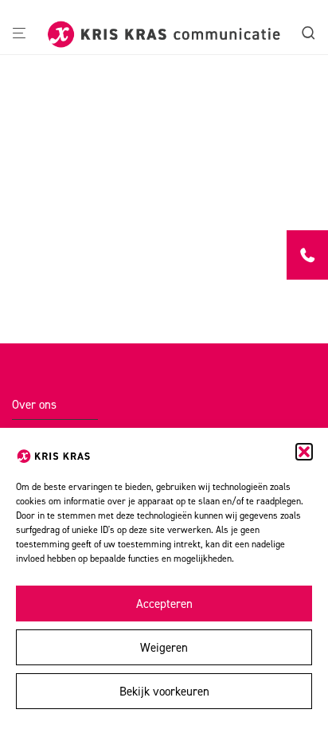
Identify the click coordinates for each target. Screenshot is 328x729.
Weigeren (164, 648)
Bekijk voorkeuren (164, 692)
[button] (304, 452)
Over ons (34, 405)
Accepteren (164, 604)
